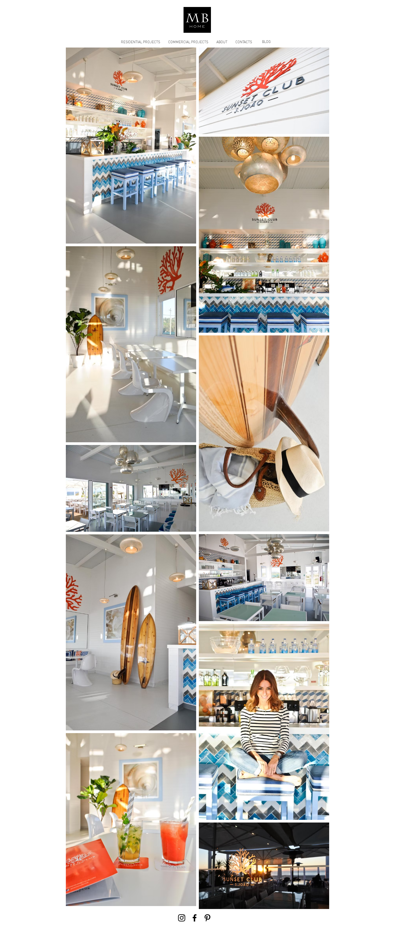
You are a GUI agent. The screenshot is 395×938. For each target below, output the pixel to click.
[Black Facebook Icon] (194, 918)
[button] (140, 42)
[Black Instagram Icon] (181, 918)
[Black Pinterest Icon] (207, 918)
